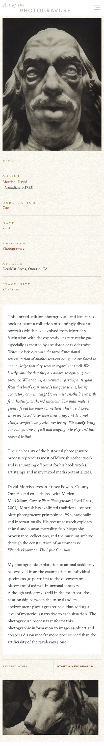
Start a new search (75, 666)
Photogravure (13, 248)
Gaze (6, 207)
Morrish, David (15, 182)
